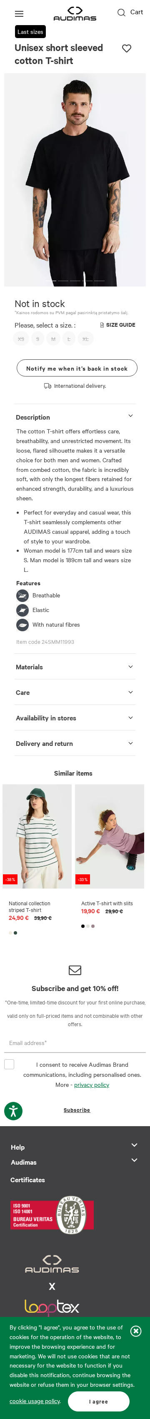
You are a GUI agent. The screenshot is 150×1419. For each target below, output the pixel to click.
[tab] (75, 415)
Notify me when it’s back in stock (77, 368)
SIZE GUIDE (120, 324)
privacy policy (91, 1084)
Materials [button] (29, 666)
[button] (51, 281)
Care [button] (23, 692)
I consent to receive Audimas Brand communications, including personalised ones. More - (82, 1074)
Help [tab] (18, 1146)
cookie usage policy (35, 1400)
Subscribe (77, 1110)
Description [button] (33, 416)
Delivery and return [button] (44, 743)
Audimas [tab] (24, 1161)
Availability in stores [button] (46, 717)
